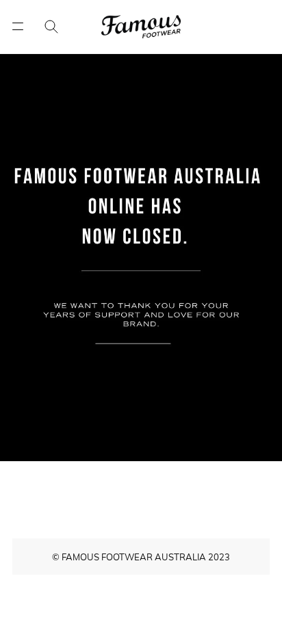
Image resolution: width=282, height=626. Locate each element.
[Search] (41, 27)
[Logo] (141, 26)
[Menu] (17, 26)
